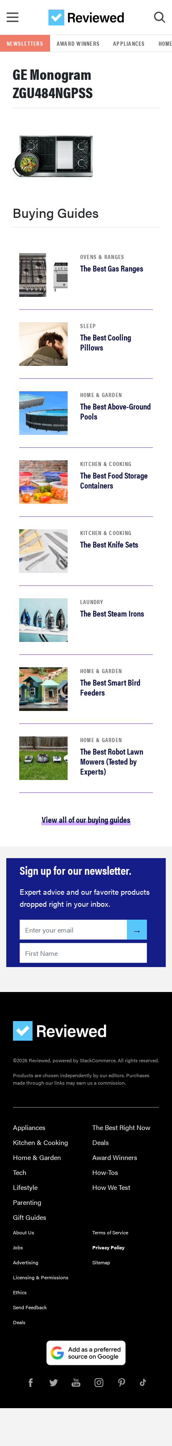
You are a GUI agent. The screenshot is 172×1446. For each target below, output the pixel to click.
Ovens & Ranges (102, 256)
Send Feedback (30, 1307)
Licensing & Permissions (40, 1277)
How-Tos (105, 1172)
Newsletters (25, 43)
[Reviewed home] (86, 17)
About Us (23, 1232)
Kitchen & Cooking (106, 463)
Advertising (25, 1262)
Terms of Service (110, 1232)
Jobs (18, 1247)
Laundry (92, 601)
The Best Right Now (121, 1127)
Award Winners (78, 43)
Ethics (20, 1292)
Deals (100, 1142)
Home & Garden (101, 394)
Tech (19, 1172)
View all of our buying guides (86, 819)
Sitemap (101, 1262)
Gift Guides (29, 1217)
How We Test (111, 1187)
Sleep (88, 325)
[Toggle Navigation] (12, 17)
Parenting (27, 1202)
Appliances (129, 43)
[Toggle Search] (159, 17)
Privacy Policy (108, 1247)
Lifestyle (25, 1187)
